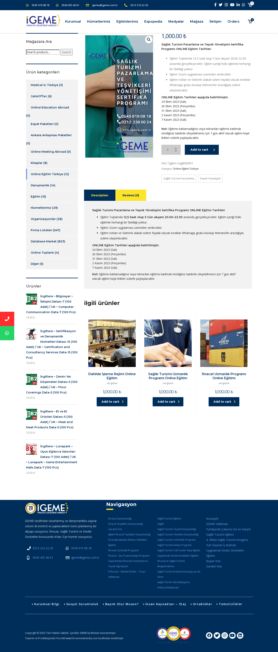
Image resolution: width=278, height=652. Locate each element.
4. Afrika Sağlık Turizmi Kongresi (227, 540)
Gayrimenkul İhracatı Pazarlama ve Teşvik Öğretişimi (128, 563)
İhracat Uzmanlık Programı (123, 550)
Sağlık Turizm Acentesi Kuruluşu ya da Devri (178, 574)
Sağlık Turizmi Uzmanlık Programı (176, 539)
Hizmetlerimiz (98, 21)
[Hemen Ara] (7, 319)
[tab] (99, 195)
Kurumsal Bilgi (47, 604)
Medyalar (176, 21)
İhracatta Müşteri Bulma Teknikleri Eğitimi (127, 542)
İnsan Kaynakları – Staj (166, 604)
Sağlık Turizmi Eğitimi (169, 518)
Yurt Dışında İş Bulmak (221, 545)
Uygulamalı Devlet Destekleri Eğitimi (177, 555)
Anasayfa (212, 518)
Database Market (44, 241)
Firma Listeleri (41, 230)
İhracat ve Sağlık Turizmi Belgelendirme (171, 563)
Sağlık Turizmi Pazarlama (178, 178)
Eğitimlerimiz (127, 21)
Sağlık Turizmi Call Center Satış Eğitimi (178, 550)
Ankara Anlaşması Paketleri (51, 135)
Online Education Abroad (50, 107)
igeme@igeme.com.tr (105, 5)
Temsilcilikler (230, 604)
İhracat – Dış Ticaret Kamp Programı (129, 555)
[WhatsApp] (7, 333)
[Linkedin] (240, 635)
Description (99, 195)
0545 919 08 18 (40, 5)
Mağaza (196, 21)
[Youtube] (232, 635)
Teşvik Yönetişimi (210, 178)
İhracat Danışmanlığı (120, 518)
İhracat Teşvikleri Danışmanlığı (125, 524)
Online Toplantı (42, 252)
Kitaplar (37, 163)
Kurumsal (73, 21)
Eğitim (35, 196)
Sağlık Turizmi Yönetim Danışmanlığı (178, 534)
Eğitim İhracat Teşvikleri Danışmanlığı (129, 534)
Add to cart (199, 149)
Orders (234, 21)
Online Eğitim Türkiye (186, 168)
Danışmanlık (40, 185)
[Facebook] (209, 635)
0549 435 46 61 (70, 5)
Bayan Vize (213, 561)
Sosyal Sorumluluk (82, 604)
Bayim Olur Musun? (122, 604)
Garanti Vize (115, 529)
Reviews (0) (131, 195)
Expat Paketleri (42, 124)
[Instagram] (224, 635)
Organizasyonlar (43, 219)
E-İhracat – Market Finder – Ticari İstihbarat (126, 574)
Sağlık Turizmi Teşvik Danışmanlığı (176, 529)
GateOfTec (39, 96)
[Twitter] (217, 635)
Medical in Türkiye (44, 85)
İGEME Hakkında (217, 524)
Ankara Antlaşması (168, 587)
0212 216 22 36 (139, 5)
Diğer (35, 264)
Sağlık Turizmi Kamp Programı (174, 545)
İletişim (215, 21)
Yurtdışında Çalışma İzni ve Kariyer (228, 529)
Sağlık (160, 524)
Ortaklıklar (202, 604)
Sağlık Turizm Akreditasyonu (173, 582)
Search (66, 52)
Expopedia (153, 21)
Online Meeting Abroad (48, 152)
